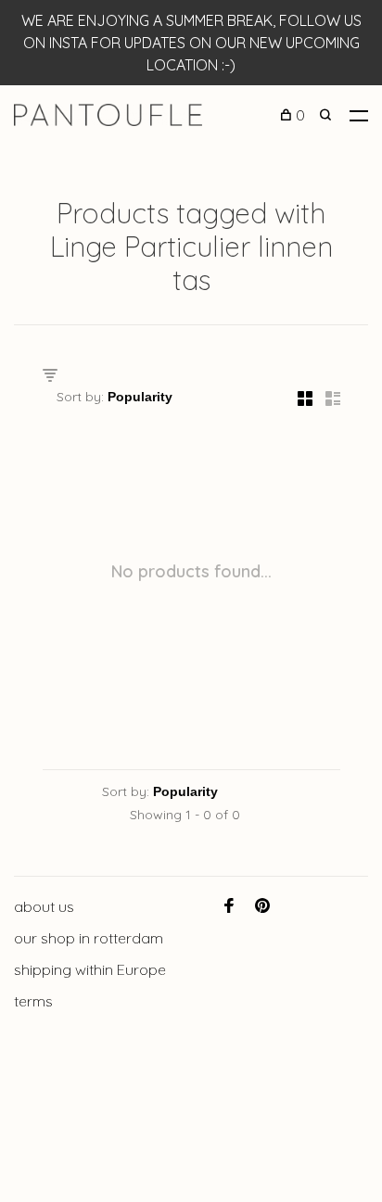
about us (44, 906)
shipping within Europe (90, 969)
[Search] (328, 115)
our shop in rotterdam (88, 938)
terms (33, 1001)
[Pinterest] (262, 906)
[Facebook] (229, 906)
